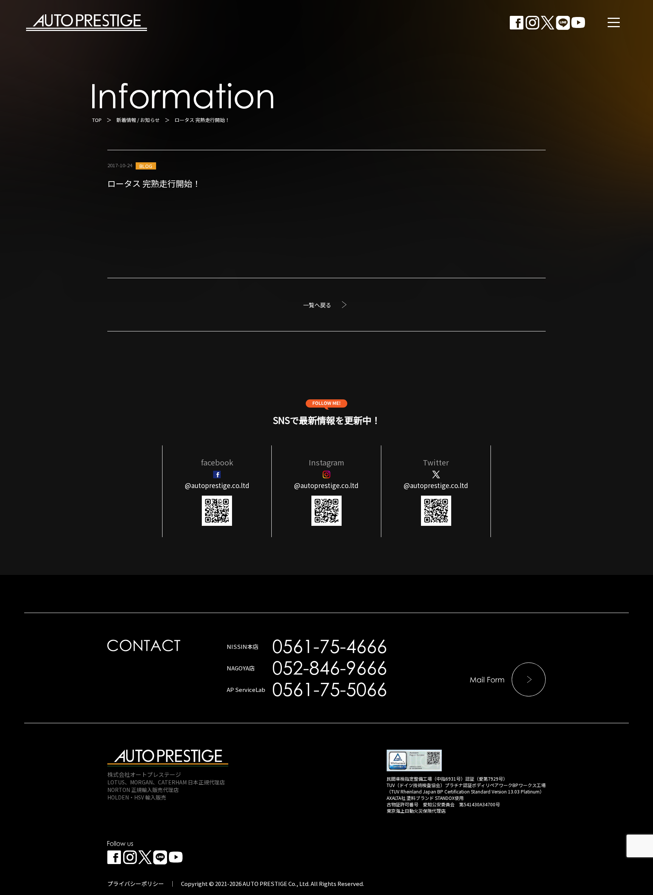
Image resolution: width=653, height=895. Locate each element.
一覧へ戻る (317, 305)
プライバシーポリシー (135, 883)
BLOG (145, 165)
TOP (97, 119)
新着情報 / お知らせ (138, 119)
